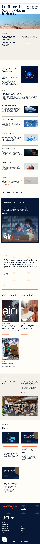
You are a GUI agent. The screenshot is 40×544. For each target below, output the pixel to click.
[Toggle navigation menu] (37, 1)
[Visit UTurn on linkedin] (11, 541)
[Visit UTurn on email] (14, 541)
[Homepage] (4, 1)
